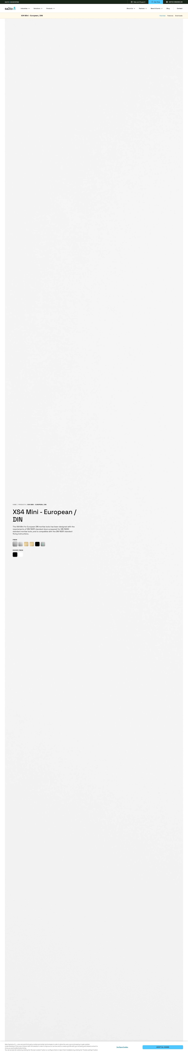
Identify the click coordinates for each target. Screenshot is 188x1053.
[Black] (15, 554)
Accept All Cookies (162, 1047)
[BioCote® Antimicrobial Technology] (43, 544)
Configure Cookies (122, 1047)
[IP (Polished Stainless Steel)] (20, 544)
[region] (94, 1047)
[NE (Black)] (37, 544)
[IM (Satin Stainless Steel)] (15, 544)
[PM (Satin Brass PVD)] (26, 544)
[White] (20, 554)
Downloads (178, 16)
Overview (162, 16)
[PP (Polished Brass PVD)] (32, 544)
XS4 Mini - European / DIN (32, 15)
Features (170, 16)
